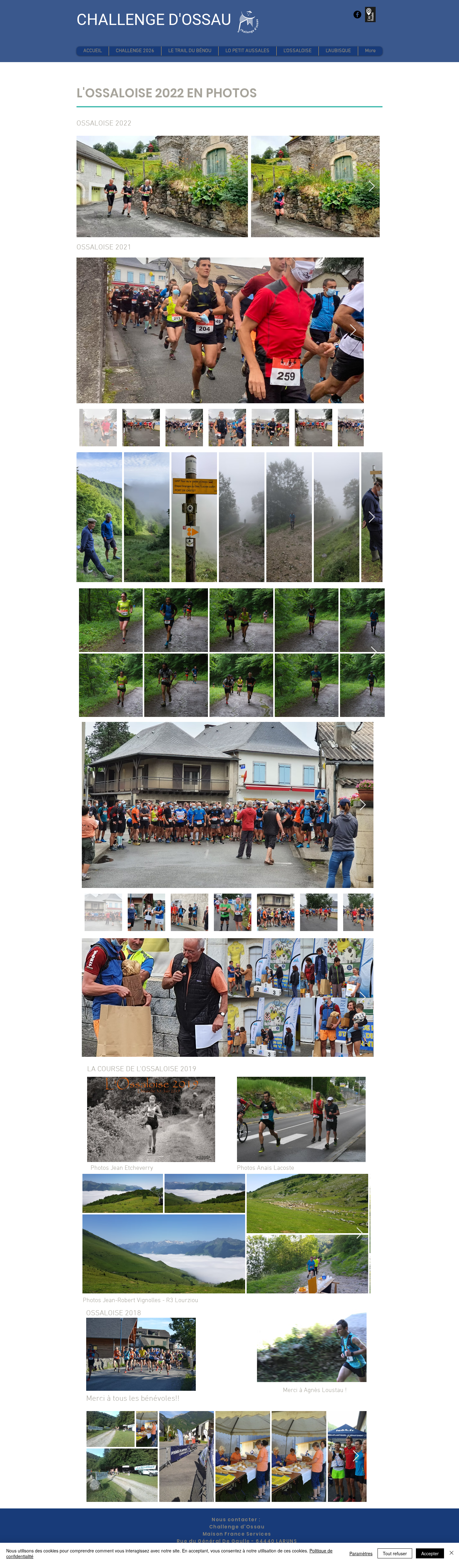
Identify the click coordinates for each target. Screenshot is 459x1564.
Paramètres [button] (361, 1553)
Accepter (430, 1553)
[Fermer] (451, 1553)
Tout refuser (395, 1553)
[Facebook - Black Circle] (357, 14)
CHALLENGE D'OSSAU (153, 20)
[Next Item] (371, 186)
